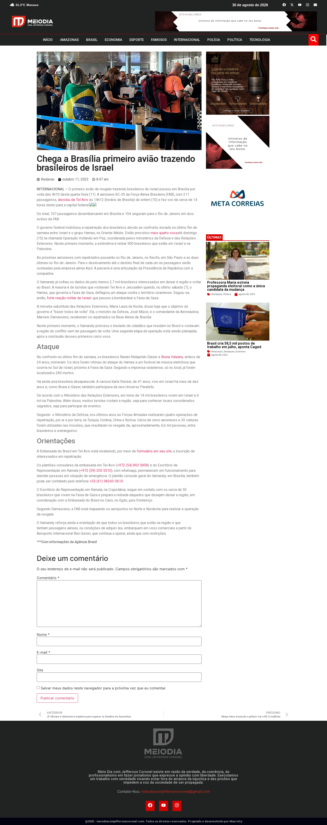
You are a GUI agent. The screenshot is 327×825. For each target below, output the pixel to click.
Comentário (48, 578)
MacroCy (236, 821)
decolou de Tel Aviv (73, 200)
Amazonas (217, 351)
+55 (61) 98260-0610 (106, 481)
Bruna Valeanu (172, 357)
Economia (241, 351)
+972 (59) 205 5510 (95, 470)
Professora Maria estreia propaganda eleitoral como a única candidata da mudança (236, 286)
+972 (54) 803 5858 (132, 465)
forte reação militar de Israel (69, 298)
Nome (43, 634)
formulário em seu (154, 451)
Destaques (216, 294)
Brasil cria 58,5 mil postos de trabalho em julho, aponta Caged (234, 345)
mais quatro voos (164, 233)
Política (227, 294)
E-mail (43, 652)
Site (40, 670)
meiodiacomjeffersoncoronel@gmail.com (175, 791)
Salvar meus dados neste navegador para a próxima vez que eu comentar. (103, 688)
